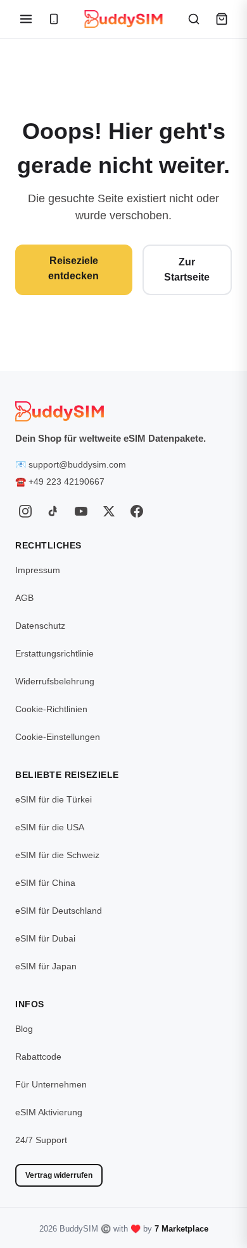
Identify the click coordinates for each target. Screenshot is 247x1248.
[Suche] (194, 19)
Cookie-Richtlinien (51, 709)
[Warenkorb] (222, 19)
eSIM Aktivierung (48, 1112)
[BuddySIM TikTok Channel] (53, 511)
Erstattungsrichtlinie (54, 653)
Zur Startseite (187, 269)
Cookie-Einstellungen (57, 737)
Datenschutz (40, 626)
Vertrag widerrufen (58, 1175)
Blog (24, 1029)
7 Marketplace (181, 1228)
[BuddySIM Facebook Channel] (137, 511)
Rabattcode (38, 1056)
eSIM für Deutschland (58, 911)
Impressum (37, 570)
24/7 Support (41, 1140)
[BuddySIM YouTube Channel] (81, 511)
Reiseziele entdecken (73, 268)
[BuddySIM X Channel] (109, 511)
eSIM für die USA (49, 827)
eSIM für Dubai (45, 938)
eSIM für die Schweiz (57, 855)
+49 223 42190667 (66, 481)
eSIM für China (45, 883)
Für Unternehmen (51, 1084)
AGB (24, 598)
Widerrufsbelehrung (54, 681)
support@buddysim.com (77, 464)
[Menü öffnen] (26, 19)
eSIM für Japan (46, 966)
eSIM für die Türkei (53, 799)
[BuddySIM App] (53, 18)
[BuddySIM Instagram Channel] (25, 511)
